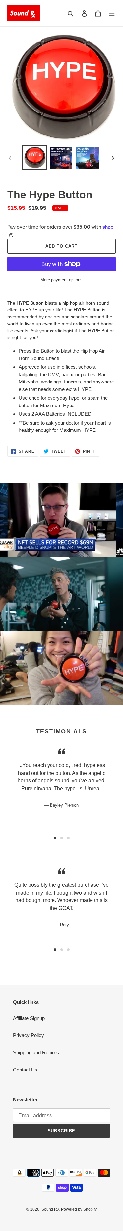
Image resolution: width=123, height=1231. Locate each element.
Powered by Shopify (79, 1209)
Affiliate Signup (29, 1018)
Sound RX (50, 1209)
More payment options (61, 279)
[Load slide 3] (68, 838)
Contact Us (25, 1069)
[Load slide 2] (61, 838)
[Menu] (112, 13)
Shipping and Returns (36, 1052)
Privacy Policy (28, 1035)
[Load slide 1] (55, 838)
